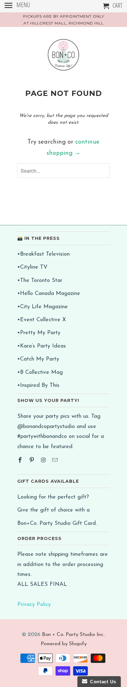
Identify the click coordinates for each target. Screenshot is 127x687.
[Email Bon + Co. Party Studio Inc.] (55, 461)
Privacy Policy (34, 604)
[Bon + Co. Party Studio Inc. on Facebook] (20, 461)
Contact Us (101, 681)
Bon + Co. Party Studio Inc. (73, 634)
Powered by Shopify (64, 643)
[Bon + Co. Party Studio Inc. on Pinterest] (32, 461)
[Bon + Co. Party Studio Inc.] (63, 57)
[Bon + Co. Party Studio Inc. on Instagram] (44, 461)
